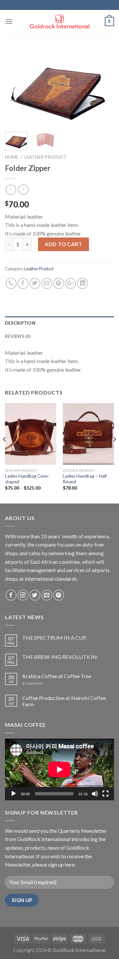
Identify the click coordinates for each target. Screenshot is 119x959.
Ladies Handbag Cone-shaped (27, 479)
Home (11, 157)
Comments (32, 683)
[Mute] (95, 793)
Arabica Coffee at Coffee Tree (56, 676)
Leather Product (45, 157)
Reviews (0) (17, 336)
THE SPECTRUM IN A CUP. (54, 637)
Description (20, 323)
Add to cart (63, 244)
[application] (59, 769)
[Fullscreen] (105, 793)
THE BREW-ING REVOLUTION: (60, 657)
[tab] (59, 323)
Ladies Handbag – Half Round (85, 479)
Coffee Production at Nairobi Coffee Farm (64, 701)
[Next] (103, 87)
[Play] (13, 793)
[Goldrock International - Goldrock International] (59, 22)
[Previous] (15, 87)
